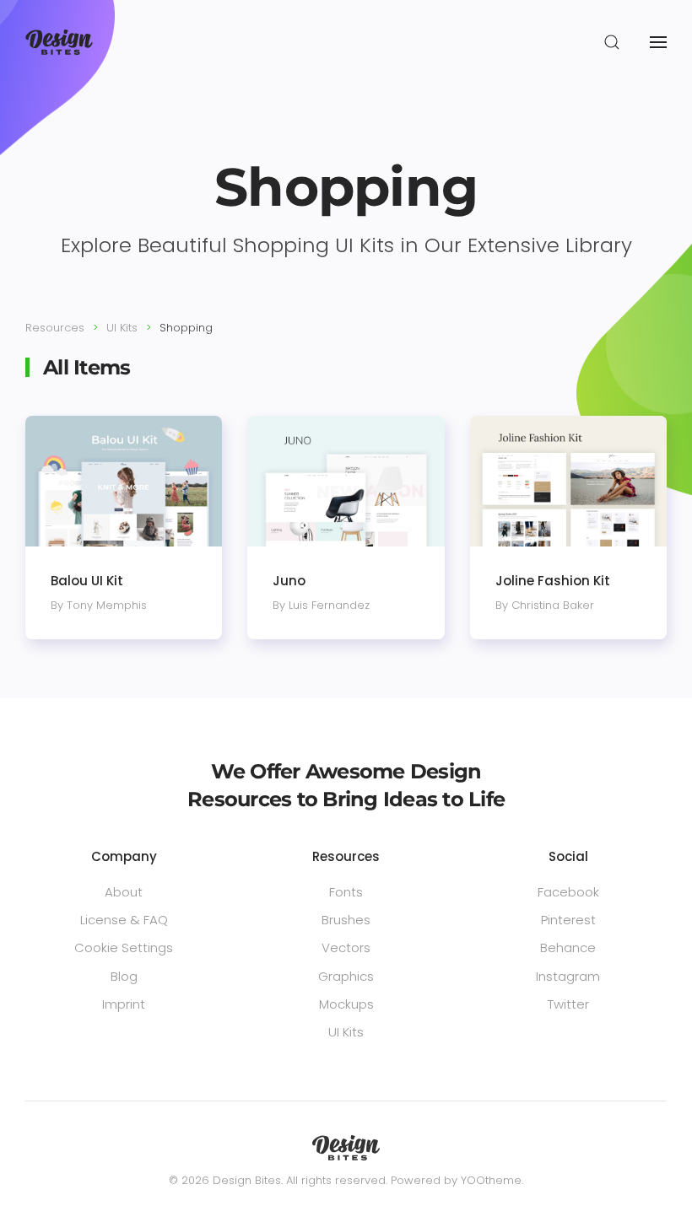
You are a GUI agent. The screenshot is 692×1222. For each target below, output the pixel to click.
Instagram (568, 976)
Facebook (568, 892)
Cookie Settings (123, 947)
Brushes (346, 920)
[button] (611, 42)
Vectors (346, 947)
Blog (124, 976)
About (124, 892)
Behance (568, 947)
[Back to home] (59, 42)
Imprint (123, 1004)
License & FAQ (124, 920)
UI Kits (346, 1032)
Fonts (346, 892)
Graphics (346, 976)
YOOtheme (491, 1180)
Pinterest (568, 920)
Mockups (346, 1004)
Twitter (568, 1004)
